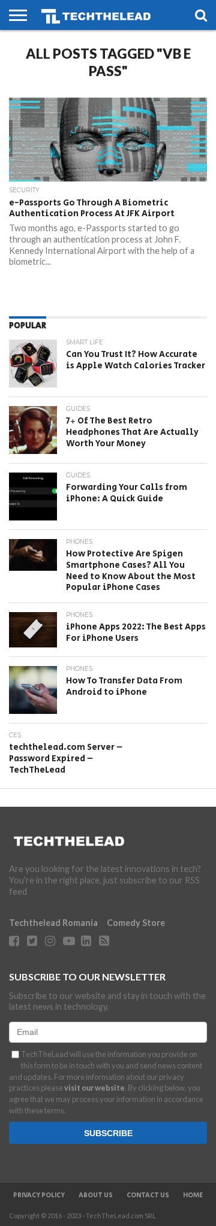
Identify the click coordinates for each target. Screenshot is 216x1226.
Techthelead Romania (53, 923)
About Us (96, 1195)
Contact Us (148, 1195)
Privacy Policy (39, 1195)
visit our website (94, 1087)
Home (193, 1195)
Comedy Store (136, 923)
